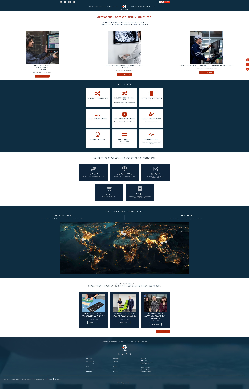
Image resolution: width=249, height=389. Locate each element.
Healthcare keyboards (90, 369)
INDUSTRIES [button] (107, 6)
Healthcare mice (89, 371)
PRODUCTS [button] (91, 6)
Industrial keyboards (90, 361)
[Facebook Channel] (126, 354)
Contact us (115, 371)
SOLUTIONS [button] (99, 6)
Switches (87, 366)
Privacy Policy (5, 379)
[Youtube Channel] (123, 354)
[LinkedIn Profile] (119, 354)
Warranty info (57, 379)
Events (114, 369)
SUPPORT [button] (115, 6)
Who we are (115, 361)
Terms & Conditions (15, 379)
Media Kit (115, 366)
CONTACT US (147, 6)
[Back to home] (124, 7)
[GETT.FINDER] (247, 60)
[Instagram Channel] (130, 354)
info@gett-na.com (147, 371)
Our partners (115, 363)
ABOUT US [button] (138, 6)
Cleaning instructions (26, 379)
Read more (93, 322)
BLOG (132, 6)
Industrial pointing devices (91, 363)
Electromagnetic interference (40, 379)
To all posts (163, 331)
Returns (50, 379)
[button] (153, 6)
